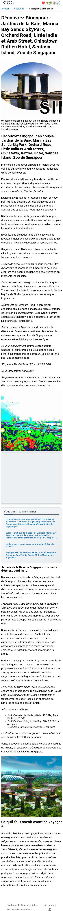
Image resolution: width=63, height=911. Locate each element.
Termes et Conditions (19, 909)
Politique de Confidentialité (22, 905)
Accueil (5, 8)
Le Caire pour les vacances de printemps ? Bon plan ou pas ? (30, 545)
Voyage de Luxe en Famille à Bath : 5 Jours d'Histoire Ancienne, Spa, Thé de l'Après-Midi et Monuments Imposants (31, 555)
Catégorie (19, 8)
